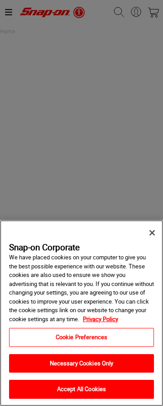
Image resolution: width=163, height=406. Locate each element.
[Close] (152, 233)
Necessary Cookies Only (82, 363)
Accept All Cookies (81, 389)
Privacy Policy (100, 319)
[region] (81, 313)
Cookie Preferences (81, 337)
